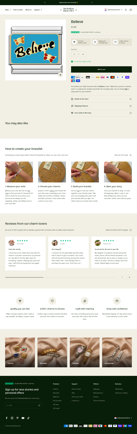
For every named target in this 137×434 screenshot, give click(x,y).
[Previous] (44, 2)
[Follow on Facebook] (6, 418)
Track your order (77, 397)
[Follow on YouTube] (23, 418)
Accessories (57, 401)
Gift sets (56, 404)
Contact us (75, 401)
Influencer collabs (121, 393)
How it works (18, 10)
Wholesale (119, 389)
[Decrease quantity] (74, 54)
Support (37, 10)
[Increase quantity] (83, 54)
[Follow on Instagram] (12, 418)
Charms (55, 389)
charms (52, 191)
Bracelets (56, 393)
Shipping (96, 389)
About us (28, 10)
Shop (7, 10)
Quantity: (74, 49)
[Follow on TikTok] (28, 418)
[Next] (92, 2)
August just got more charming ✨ (68, 2)
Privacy (95, 397)
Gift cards (56, 408)
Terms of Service (99, 401)
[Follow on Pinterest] (17, 418)
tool (78, 191)
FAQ (73, 393)
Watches (56, 397)
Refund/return (98, 393)
